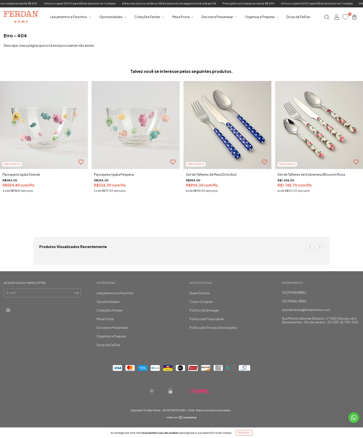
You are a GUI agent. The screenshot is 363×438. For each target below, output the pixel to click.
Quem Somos (199, 293)
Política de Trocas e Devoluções (213, 328)
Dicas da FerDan (298, 17)
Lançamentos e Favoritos (69, 17)
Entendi (244, 433)
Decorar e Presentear (217, 17)
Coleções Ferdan (147, 17)
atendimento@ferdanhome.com (306, 310)
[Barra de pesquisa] (326, 18)
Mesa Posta (181, 17)
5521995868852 (294, 292)
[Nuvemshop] (181, 418)
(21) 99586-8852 (294, 301)
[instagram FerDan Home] (8, 310)
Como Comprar (201, 302)
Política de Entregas (204, 310)
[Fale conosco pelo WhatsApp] (353, 417)
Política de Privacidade (206, 319)
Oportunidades (111, 17)
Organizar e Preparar (260, 17)
